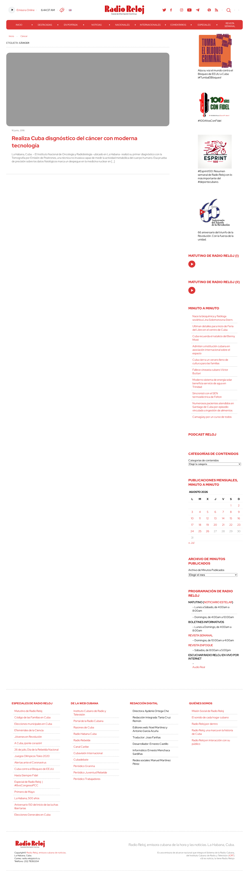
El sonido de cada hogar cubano (210, 717)
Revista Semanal (230, 25)
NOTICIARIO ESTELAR (218, 602)
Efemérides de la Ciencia (29, 730)
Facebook (171, 10)
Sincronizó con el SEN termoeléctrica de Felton (207, 395)
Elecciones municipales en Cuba (33, 724)
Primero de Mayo (24, 792)
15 (231, 518)
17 (192, 525)
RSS (216, 10)
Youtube (189, 10)
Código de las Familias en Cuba (32, 717)
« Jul (191, 543)
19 (207, 525)
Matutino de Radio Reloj (28, 711)
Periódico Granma (84, 766)
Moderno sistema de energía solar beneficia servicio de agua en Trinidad (212, 383)
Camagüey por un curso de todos (212, 417)
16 (238, 518)
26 (207, 531)
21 (223, 525)
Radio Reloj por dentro (205, 724)
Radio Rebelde (82, 740)
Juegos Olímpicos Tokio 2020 (32, 756)
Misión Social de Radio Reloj (208, 711)
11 (200, 518)
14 (223, 518)
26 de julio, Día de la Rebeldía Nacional (36, 749)
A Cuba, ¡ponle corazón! (28, 743)
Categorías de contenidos (203, 460)
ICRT (231, 855)
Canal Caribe (81, 747)
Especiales (204, 24)
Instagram (181, 10)
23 (238, 525)
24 (192, 531)
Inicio (19, 24)
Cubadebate (81, 759)
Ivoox (209, 10)
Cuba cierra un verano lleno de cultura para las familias (210, 361)
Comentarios (178, 24)
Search (228, 10)
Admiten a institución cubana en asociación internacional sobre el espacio (211, 349)
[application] (191, 264)
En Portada (71, 24)
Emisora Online (26, 10)
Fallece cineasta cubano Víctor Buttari (210, 371)
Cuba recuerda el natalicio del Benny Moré (213, 338)
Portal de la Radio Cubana (88, 721)
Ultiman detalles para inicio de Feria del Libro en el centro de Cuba (212, 328)
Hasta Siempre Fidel (26, 775)
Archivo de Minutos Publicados (206, 570)
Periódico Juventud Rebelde (90, 772)
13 (215, 518)
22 (230, 525)
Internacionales (150, 24)
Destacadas (45, 24)
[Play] (192, 264)
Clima (62, 10)
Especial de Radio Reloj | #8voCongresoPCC (28, 783)
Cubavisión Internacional (88, 753)
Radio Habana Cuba (85, 734)
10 (192, 518)
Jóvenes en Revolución (28, 737)
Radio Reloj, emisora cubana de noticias (46, 852)
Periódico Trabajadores (87, 779)
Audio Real (198, 667)
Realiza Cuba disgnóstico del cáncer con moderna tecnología (74, 142)
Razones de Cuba (84, 727)
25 (199, 531)
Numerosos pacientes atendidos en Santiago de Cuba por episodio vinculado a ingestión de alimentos (213, 407)
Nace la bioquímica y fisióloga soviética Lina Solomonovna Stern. (212, 318)
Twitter (164, 10)
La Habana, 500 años (26, 798)
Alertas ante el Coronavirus (30, 762)
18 (200, 525)
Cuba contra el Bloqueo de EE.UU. (34, 769)
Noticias (96, 24)
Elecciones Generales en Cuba (32, 814)
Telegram (198, 10)
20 (215, 525)
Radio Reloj (124, 10)
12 (207, 518)
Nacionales (122, 24)
